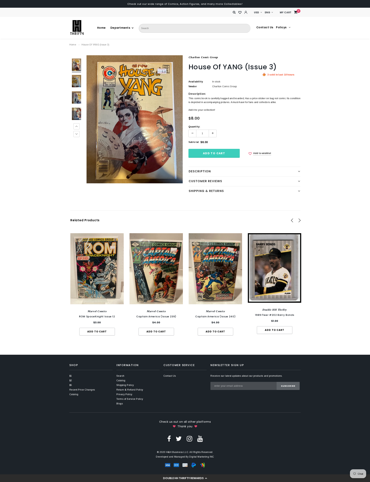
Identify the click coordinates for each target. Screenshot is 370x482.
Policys (281, 27)
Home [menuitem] (100, 28)
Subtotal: (193, 142)
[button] (185, 478)
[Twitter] (179, 438)
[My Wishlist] (240, 12)
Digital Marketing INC (201, 456)
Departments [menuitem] (113, 28)
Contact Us (264, 27)
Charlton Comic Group (203, 57)
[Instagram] (189, 438)
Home (72, 44)
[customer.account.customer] (246, 12)
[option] (135, 119)
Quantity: (194, 126)
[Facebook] (169, 438)
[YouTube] (200, 438)
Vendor (192, 86)
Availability (195, 81)
